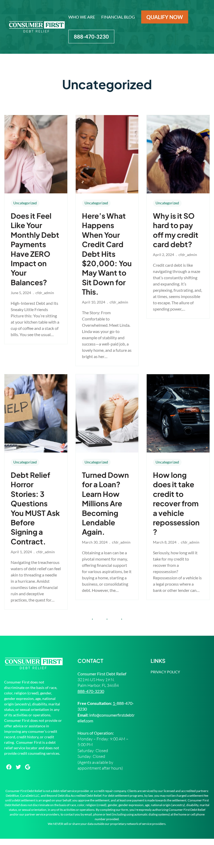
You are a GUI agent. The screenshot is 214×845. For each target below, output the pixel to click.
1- (115, 703)
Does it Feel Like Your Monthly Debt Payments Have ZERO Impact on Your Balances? (35, 249)
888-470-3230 (91, 691)
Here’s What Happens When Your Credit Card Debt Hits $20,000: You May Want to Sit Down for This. (107, 253)
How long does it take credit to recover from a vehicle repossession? (176, 503)
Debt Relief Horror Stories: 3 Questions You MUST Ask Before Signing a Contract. (35, 508)
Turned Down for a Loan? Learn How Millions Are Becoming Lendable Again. (105, 503)
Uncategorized (25, 203)
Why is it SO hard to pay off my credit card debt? (175, 230)
